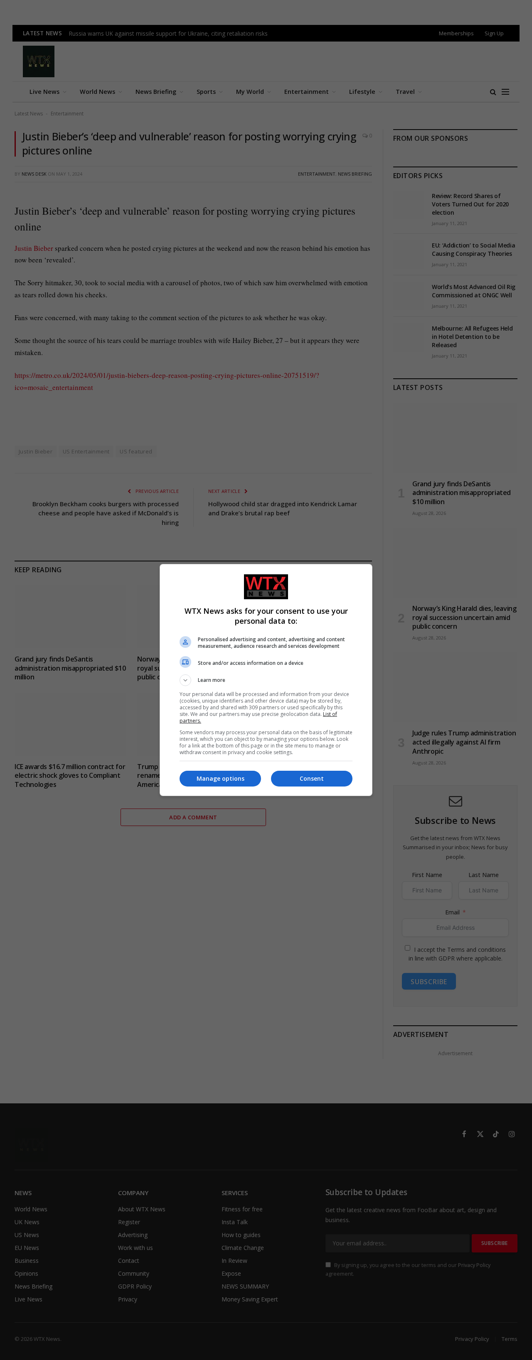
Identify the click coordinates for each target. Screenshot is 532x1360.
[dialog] (266, 680)
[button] (266, 680)
